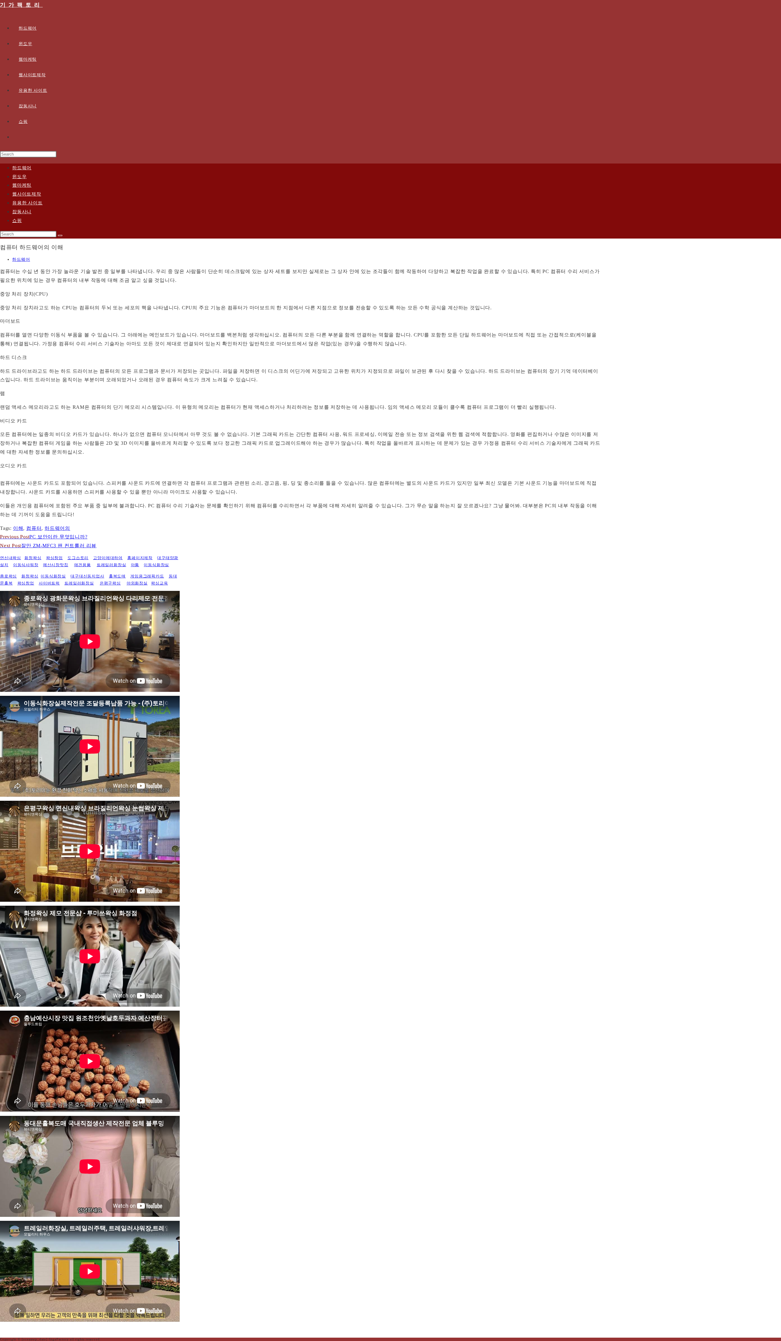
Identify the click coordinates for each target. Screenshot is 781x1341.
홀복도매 (117, 576)
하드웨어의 (57, 528)
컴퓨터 (33, 528)
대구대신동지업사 (87, 576)
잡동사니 (21, 211)
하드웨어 (21, 167)
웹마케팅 (21, 185)
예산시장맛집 (55, 565)
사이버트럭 (49, 583)
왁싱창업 (54, 557)
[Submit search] (60, 235)
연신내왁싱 (10, 557)
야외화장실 (137, 583)
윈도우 (19, 176)
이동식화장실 (156, 565)
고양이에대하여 (108, 557)
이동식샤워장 (25, 565)
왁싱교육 (159, 583)
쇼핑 (17, 220)
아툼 (135, 565)
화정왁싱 (32, 557)
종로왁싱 (8, 576)
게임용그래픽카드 (147, 576)
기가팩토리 (21, 5)
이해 (18, 528)
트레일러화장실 (111, 565)
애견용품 (82, 565)
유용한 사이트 (27, 202)
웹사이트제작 (26, 194)
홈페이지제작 (140, 557)
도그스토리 (77, 557)
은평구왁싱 (110, 583)
